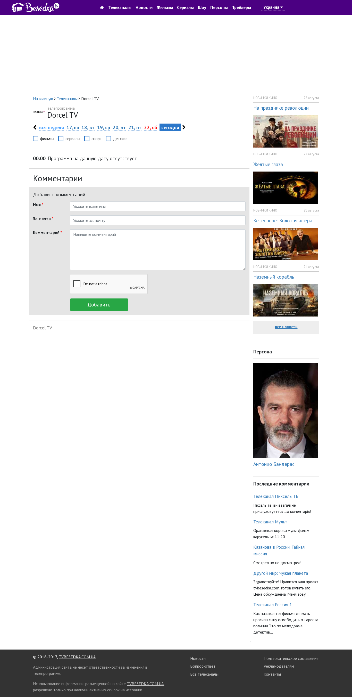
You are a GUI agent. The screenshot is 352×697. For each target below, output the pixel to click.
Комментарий (47, 232)
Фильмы (165, 7)
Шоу (202, 7)
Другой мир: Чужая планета (280, 573)
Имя (38, 204)
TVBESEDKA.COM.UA (77, 656)
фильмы (47, 138)
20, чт (119, 127)
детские (120, 138)
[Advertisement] (176, 55)
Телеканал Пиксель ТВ (275, 496)
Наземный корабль (273, 276)
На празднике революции (281, 107)
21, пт (134, 127)
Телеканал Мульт (270, 522)
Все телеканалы (204, 674)
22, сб (150, 127)
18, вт (88, 127)
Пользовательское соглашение (291, 658)
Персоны (219, 7)
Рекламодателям (279, 666)
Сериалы (185, 7)
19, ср (103, 127)
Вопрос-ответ (202, 666)
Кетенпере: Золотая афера (282, 220)
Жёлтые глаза (268, 164)
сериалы (72, 138)
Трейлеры (241, 7)
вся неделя (51, 127)
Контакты (272, 674)
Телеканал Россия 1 (272, 604)
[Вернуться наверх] (343, 681)
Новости (144, 7)
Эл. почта (43, 218)
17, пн (72, 127)
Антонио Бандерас (274, 464)
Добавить (99, 304)
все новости (286, 326)
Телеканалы (119, 7)
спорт (96, 138)
